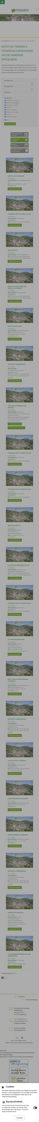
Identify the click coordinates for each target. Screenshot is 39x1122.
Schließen (19, 1118)
